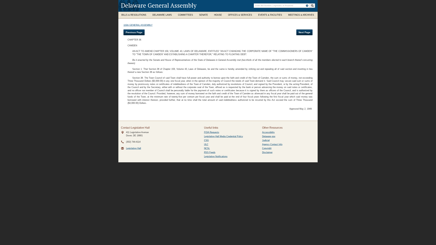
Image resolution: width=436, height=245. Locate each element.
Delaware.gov (268, 136)
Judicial (266, 140)
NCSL (207, 148)
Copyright (266, 148)
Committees (185, 15)
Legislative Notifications (216, 156)
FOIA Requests (211, 132)
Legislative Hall (133, 148)
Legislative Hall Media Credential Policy (223, 136)
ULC (206, 144)
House (218, 15)
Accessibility (268, 132)
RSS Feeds (209, 152)
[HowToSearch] (307, 5)
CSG (206, 140)
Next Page (304, 32)
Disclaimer (267, 152)
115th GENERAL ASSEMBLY (138, 25)
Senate (203, 15)
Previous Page (134, 32)
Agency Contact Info (272, 144)
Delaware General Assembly (159, 5)
